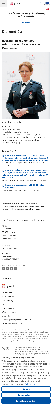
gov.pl (10, 286)
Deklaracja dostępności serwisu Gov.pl (18, 319)
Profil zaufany (7, 300)
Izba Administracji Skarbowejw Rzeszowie (26, 14)
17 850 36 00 (7, 253)
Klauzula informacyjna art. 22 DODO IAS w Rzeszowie (23, 187)
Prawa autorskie (8, 308)
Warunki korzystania (10, 312)
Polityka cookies (8, 292)
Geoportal (6, 316)
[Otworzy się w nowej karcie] (3, 268)
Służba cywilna (8, 296)
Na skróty (6, 278)
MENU (25, 22)
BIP (3, 304)
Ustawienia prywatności (12, 323)
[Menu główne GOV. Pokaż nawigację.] (3, 3)
